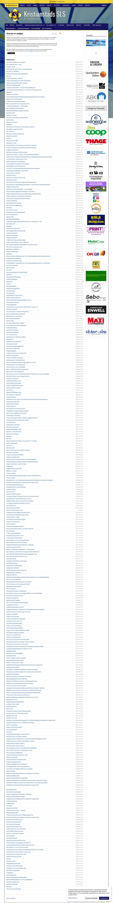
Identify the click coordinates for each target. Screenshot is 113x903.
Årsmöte (8, 859)
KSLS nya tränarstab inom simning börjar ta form (18, 103)
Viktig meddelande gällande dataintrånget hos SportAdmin (20, 191)
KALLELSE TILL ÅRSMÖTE (12, 71)
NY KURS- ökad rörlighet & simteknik (15, 833)
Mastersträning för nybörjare (13, 600)
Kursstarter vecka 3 (11, 861)
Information (9, 732)
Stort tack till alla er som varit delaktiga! (15, 367)
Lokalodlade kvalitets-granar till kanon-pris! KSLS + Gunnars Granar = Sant (24, 221)
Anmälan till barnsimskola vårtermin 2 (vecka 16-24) (18, 852)
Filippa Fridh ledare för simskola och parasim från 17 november (21, 441)
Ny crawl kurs (9, 390)
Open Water (9, 805)
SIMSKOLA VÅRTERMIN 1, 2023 (13, 429)
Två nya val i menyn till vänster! (13, 889)
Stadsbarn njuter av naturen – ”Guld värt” (16, 810)
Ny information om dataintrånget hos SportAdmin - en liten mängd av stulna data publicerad (28, 184)
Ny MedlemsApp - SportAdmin (13, 258)
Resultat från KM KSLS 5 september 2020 (16, 759)
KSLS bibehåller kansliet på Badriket (15, 108)
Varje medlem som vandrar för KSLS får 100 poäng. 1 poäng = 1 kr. (22, 307)
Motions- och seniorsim (12, 235)
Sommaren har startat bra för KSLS (14, 595)
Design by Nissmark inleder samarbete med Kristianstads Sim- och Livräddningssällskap (27, 577)
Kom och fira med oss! (11, 210)
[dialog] (89, 894)
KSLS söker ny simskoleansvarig (14, 247)
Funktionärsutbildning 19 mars (13, 381)
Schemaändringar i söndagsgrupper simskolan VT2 (18, 842)
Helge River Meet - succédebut (13, 572)
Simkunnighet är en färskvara (13, 173)
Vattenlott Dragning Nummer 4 (13, 762)
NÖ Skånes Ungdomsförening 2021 (14, 484)
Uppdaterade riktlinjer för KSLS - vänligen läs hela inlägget (20, 722)
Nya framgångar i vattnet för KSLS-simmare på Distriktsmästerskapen (23, 551)
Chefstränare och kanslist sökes (14, 260)
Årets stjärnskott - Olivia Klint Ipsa (14, 295)
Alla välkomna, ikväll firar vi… (13, 249)
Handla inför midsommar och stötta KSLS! (16, 353)
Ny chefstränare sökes (11, 563)
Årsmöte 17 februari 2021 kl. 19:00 (14, 662)
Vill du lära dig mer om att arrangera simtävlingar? (18, 584)
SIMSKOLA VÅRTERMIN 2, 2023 (13, 392)
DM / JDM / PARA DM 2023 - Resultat (15, 323)
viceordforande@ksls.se (29, 51)
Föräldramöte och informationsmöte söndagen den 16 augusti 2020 (22, 785)
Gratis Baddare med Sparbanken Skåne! (15, 519)
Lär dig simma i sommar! (12, 605)
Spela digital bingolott (11, 838)
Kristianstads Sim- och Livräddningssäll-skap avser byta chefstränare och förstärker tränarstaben (29, 480)
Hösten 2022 (9, 466)
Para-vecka (9, 270)
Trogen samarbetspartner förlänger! (14, 454)
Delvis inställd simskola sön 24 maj (14, 831)
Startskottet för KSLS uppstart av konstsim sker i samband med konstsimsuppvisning (26, 399)
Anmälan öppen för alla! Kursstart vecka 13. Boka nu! (19, 498)
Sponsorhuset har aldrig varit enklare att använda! (18, 198)
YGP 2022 (8, 438)
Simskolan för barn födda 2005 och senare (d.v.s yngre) (19, 683)
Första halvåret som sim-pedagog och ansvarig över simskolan (21, 145)
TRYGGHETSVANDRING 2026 (13, 85)
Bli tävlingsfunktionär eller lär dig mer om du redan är (18, 581)
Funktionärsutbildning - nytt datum (14, 78)
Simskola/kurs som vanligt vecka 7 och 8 (16, 854)
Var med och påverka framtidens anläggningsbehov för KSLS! (21, 362)
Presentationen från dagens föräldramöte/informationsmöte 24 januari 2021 (24, 665)
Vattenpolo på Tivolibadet (12, 568)
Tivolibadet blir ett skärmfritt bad (14, 538)
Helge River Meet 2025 (11, 136)
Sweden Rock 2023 (11, 397)
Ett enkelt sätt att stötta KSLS (13, 228)
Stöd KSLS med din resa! (12, 355)
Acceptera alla (104, 898)
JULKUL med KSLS (11, 524)
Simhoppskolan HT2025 (12, 140)
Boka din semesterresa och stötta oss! (15, 314)
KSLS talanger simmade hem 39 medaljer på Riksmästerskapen (21, 748)
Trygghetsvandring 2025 (12, 150)
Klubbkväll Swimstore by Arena (13, 856)
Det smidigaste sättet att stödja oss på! (15, 230)
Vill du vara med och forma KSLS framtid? (16, 685)
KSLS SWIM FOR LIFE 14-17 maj (13, 64)
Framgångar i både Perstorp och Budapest (16, 561)
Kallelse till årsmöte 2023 (12, 404)
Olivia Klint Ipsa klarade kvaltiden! (14, 623)
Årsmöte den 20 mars (11, 180)
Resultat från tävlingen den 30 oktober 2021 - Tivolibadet (19, 544)
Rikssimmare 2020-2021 (12, 757)
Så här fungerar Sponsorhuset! (13, 383)
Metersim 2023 (9, 320)
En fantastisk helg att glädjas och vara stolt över (17, 734)
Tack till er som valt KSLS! (12, 94)
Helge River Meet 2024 (11, 237)
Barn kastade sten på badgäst (13, 792)
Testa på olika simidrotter (12, 332)
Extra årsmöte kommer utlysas (13, 277)
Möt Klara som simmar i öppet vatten (15, 133)
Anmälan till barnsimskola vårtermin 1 (15, 526)
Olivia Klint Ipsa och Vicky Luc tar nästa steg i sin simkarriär (20, 127)
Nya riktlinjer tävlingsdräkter (13, 870)
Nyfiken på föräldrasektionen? (13, 297)
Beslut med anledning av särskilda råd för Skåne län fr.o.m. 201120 (22, 697)
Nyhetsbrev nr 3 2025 (11, 115)
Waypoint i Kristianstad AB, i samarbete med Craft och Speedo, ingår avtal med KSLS (26, 780)
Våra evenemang (10, 267)
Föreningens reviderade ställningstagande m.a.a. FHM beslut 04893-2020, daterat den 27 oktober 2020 (30, 720)
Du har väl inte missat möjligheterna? (15, 346)
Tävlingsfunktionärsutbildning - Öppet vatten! (17, 170)
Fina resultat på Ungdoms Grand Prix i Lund (16, 556)
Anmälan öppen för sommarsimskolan (15, 360)
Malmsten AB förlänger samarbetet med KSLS (17, 110)
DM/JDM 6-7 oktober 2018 (12, 882)
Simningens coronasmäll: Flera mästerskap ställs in (18, 711)
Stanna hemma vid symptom (13, 508)
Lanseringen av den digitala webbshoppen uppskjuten (19, 768)
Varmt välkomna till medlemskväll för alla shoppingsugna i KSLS (21, 554)
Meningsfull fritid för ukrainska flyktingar (16, 487)
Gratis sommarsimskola (12, 265)
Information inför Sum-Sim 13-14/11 (14, 535)
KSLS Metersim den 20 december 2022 (15, 408)
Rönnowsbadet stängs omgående (14, 628)
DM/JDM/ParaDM (10, 113)
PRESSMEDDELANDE (11, 789)
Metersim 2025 (9, 120)
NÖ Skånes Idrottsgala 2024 (13, 288)
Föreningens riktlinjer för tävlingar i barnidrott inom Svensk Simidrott (22, 496)
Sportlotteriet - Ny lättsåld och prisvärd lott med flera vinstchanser (22, 669)
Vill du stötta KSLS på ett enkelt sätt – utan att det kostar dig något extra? (23, 90)
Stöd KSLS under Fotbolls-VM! (13, 341)
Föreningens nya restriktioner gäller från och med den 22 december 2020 (23, 671)
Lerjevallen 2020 (10, 803)
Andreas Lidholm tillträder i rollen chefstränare (17, 242)
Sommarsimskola (10, 835)
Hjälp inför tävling (10, 771)
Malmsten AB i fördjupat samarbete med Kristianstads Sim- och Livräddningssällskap (26, 782)
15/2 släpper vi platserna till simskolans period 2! (18, 503)
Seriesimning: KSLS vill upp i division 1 (15, 745)
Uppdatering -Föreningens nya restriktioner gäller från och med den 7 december (25, 688)
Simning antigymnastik (11, 443)
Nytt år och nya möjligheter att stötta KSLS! (16, 413)
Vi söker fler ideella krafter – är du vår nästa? (17, 106)
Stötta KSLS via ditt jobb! (12, 330)
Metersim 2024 (9, 217)
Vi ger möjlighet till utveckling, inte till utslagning (17, 163)
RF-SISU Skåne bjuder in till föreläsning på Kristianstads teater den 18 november (25, 96)
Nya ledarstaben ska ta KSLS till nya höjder (16, 542)
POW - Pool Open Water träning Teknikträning (17, 602)
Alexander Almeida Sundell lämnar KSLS (16, 840)
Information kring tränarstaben (13, 822)
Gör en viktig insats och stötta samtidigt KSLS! (17, 311)
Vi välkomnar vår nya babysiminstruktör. (15, 101)
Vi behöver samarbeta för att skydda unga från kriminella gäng (21, 147)
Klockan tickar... (10, 339)
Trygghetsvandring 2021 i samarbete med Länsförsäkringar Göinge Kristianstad (25, 609)
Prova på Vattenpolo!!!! (11, 729)
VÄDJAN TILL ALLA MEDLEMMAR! (14, 653)
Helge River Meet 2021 (11, 574)
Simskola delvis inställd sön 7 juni (14, 819)
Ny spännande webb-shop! (12, 401)
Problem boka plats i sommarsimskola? (15, 829)
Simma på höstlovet (11, 558)
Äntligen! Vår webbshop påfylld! (14, 727)
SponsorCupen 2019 (11, 875)
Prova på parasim (10, 293)
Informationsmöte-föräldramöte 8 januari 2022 (17, 514)
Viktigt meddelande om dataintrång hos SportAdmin (18, 196)
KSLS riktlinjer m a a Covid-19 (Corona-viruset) (17, 847)
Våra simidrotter (10, 131)
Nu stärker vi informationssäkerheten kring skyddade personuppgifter (23, 168)
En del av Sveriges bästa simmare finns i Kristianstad (18, 794)
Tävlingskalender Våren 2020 (13, 863)
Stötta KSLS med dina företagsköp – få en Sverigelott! (19, 189)
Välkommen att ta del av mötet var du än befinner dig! (19, 69)
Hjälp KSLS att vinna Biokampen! (14, 99)
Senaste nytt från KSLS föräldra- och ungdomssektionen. (20, 528)
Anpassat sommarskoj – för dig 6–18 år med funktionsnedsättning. (22, 154)
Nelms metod (9, 708)
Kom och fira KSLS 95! (11, 334)
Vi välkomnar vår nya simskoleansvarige (15, 240)
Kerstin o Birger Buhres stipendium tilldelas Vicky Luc (19, 300)
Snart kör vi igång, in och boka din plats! (15, 658)
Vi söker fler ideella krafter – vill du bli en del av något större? (20, 87)
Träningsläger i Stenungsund (13, 415)
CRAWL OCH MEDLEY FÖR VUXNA (14, 385)
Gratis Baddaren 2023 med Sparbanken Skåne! (17, 420)
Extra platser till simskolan (12, 427)
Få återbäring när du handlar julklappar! (15, 212)
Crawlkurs (8, 138)
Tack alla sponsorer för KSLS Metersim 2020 (17, 713)
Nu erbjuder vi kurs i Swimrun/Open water (16, 868)
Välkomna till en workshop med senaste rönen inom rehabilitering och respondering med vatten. (29, 157)
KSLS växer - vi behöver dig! (13, 348)
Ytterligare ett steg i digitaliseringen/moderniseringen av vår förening (22, 773)
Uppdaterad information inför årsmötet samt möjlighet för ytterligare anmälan (24, 646)
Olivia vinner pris (10, 491)
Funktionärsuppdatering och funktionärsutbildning (18, 80)
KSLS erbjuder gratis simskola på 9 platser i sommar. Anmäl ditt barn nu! (23, 475)
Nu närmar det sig (10, 290)
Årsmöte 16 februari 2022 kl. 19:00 (14, 510)
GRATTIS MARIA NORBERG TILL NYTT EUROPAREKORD (19, 879)
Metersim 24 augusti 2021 (12, 598)
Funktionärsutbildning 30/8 (12, 775)
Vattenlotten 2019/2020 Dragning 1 (14, 865)
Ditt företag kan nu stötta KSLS (13, 394)
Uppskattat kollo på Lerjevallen (13, 586)
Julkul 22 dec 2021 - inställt (12, 517)
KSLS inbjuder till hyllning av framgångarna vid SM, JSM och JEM (21, 244)
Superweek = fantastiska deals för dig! (15, 177)
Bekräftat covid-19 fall (11, 715)
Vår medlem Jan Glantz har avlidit (14, 129)
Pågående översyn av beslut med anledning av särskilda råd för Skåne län (23, 690)
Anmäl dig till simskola (11, 344)
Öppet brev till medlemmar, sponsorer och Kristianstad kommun (21, 681)
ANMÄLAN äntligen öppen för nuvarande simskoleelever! (20, 501)
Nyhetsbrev (9, 92)
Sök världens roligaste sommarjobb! (15, 632)
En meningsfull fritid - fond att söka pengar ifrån (17, 766)
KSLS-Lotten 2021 (10, 531)
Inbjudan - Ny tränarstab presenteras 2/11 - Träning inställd (20, 549)
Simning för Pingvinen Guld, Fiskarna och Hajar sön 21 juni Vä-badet (22, 817)
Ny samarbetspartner (11, 286)
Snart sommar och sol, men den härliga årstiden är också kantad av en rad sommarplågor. (27, 374)
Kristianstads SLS (12, 5)
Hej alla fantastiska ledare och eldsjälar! (15, 62)
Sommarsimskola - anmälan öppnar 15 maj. (16, 159)
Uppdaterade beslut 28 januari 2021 (14, 660)
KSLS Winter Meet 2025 (12, 214)
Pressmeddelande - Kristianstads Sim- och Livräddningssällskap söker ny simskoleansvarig (28, 256)
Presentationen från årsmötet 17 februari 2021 (17, 644)
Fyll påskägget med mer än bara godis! (15, 166)
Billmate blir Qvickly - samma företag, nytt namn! (17, 376)
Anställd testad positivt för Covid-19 (15, 607)
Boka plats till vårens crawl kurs (13, 203)
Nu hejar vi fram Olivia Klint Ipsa (13, 625)
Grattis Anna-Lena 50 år (12, 808)
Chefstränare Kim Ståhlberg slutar (14, 565)
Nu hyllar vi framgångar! (12, 614)
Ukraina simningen (10, 478)
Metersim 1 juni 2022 (11, 471)
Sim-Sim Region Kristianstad (13, 318)
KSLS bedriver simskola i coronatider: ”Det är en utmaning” (20, 641)
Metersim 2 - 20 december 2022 (13, 431)
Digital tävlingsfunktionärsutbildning (15, 702)
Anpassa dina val (72, 898)
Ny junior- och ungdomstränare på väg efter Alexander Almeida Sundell (23, 692)
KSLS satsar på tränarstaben (13, 824)
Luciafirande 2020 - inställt (12, 704)
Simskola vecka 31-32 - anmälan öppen (15, 364)
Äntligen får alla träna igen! (12, 616)
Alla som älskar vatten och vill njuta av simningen (18, 450)
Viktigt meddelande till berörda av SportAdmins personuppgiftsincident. (23, 193)
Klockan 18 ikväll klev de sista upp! (14, 357)
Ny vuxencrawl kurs (11, 422)
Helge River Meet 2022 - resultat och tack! (16, 464)
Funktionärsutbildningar (12, 251)
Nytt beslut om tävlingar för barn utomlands (16, 152)
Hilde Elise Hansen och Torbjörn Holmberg (16, 736)
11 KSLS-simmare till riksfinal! (13, 533)
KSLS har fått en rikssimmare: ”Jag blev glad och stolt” (19, 750)
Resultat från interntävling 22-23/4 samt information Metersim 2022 (22, 482)
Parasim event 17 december (13, 424)
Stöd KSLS (9, 886)
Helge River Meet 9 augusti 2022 (14, 468)
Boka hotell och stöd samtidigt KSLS (15, 371)
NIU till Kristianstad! (11, 505)
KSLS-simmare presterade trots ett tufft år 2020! (17, 639)
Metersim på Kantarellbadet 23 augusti (15, 796)
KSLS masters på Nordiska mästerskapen (16, 325)
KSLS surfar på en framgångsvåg (14, 752)
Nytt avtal (8, 76)
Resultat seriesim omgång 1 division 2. (15, 743)
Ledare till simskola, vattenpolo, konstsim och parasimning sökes (22, 461)
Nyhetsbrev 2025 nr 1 (11, 175)
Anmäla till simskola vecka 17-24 (14, 621)
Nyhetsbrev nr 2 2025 (11, 143)
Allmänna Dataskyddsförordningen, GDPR (16, 877)
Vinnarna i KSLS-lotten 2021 (13, 521)
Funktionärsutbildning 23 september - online (16, 755)
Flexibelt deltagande (11, 351)
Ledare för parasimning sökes (13, 547)
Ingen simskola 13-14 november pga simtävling (17, 540)
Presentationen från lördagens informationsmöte (18, 512)
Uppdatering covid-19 (11, 699)
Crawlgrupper (9, 872)
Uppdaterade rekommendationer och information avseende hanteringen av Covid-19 (26, 738)
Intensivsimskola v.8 (11, 406)
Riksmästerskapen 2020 (12, 812)
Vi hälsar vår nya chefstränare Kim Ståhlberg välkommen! (19, 815)
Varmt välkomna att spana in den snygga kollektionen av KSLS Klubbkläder (24, 593)
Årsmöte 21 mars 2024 (11, 309)
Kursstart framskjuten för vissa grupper (15, 618)
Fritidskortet (9, 124)
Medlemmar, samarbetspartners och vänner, (16, 83)
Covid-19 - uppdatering (11, 725)
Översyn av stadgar (14, 33)
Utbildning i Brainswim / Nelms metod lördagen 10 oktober (20, 741)
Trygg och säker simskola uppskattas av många (17, 630)
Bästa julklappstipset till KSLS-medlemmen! (16, 678)
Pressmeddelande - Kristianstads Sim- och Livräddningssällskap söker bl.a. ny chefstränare (28, 263)
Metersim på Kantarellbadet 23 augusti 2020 (16, 778)
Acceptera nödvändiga (91, 898)
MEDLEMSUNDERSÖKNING (12, 219)
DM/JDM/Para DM (10, 223)
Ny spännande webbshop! (12, 302)
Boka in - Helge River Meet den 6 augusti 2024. (17, 369)
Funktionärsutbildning (11, 200)
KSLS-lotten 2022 (10, 447)
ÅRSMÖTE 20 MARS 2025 (12, 187)
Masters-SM (9, 281)
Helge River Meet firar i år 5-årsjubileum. (15, 161)
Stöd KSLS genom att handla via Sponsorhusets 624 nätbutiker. (21, 459)
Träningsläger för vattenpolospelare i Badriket (17, 411)
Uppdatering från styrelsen (12, 667)
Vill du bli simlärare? (11, 588)
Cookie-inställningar (11, 898)
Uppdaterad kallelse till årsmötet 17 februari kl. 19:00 (19, 648)
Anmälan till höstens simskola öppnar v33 (16, 570)
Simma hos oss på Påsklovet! (13, 635)
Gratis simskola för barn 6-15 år (13, 826)
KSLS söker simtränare (11, 122)
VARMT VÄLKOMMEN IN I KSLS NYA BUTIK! (16, 764)
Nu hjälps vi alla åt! (10, 66)
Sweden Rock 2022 (11, 489)
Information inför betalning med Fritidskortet (17, 117)
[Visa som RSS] (60, 33)
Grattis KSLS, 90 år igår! (12, 884)
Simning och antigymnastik (12, 457)
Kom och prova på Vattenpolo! (13, 579)
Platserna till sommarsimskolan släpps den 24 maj (18, 611)
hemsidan (23, 39)
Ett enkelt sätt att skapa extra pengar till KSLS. (17, 73)
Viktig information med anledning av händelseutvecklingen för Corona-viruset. (24, 849)
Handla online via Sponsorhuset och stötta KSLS (18, 695)
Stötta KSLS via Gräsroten (12, 434)
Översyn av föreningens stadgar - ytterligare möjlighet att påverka (21, 417)
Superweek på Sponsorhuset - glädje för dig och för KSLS (20, 845)
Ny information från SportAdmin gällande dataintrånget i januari (21, 182)
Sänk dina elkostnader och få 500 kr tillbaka (16, 272)
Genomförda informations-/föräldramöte (16, 591)
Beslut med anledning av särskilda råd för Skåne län (18, 676)
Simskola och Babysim (11, 233)
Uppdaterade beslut (11, 651)
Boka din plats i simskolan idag (13, 205)
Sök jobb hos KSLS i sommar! (13, 387)
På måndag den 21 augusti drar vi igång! (15, 337)
